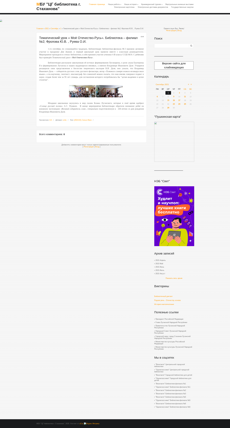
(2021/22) (77, 120)
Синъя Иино (87, 120)
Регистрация (89, 147)
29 (168, 108)
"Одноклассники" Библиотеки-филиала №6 (172, 407)
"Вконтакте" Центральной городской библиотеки (169, 365)
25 (185, 104)
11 (185, 97)
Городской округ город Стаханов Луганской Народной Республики (172, 337)
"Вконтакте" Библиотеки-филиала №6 (170, 404)
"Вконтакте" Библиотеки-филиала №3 (170, 394)
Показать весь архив (174, 278)
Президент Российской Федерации (169, 319)
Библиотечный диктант (163, 296)
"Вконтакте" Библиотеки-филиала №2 (170, 390)
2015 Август (160, 274)
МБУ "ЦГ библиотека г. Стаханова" (58, 6)
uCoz (81, 424)
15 (168, 100)
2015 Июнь (159, 267)
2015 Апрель (160, 260)
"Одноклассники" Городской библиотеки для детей (172, 379)
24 (179, 104)
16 (174, 100)
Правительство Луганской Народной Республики (169, 327)
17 (179, 100)
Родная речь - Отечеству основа (167, 300)
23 (174, 104)
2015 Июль (159, 270)
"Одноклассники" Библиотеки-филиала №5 (172, 400)
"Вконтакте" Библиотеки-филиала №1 (170, 384)
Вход (97, 147)
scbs (65, 120)
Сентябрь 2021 (162, 84)
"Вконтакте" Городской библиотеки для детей (173, 375)
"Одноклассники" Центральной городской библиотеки (171, 371)
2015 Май (159, 264)
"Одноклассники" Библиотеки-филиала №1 (172, 387)
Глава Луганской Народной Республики (171, 322)
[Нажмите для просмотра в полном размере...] (82, 98)
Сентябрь (54, 29)
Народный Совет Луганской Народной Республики (170, 332)
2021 (47, 29)
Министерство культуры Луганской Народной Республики (173, 348)
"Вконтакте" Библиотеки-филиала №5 (170, 397)
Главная (39, 29)
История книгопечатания (164, 304)
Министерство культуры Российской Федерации (169, 343)
